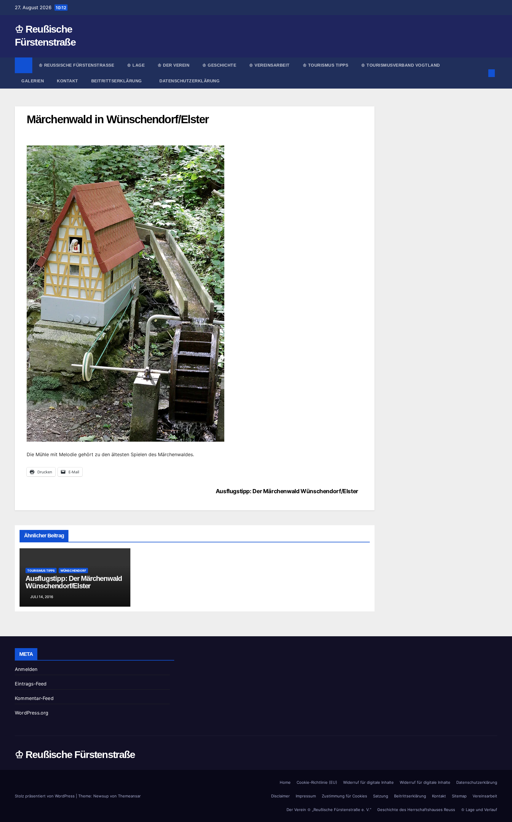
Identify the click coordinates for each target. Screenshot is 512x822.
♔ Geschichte (219, 65)
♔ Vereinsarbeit (269, 65)
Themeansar (129, 796)
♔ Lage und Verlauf (479, 809)
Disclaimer (280, 796)
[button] (482, 73)
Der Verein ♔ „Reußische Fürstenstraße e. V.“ (329, 809)
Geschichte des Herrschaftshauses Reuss (416, 809)
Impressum (306, 796)
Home (285, 782)
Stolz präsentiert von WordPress (45, 796)
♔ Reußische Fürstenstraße (76, 65)
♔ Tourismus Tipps (325, 65)
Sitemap (459, 796)
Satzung (380, 796)
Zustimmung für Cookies (344, 796)
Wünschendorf (73, 570)
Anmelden (26, 669)
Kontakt (67, 80)
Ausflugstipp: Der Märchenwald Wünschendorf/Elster (287, 491)
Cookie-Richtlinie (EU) (317, 782)
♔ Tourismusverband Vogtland (400, 65)
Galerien (32, 80)
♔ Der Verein (173, 65)
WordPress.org (32, 713)
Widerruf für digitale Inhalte (368, 782)
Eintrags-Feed (31, 684)
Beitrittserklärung (117, 80)
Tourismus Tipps (41, 570)
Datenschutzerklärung (189, 80)
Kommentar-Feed (34, 698)
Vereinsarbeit (485, 796)
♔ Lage (136, 65)
